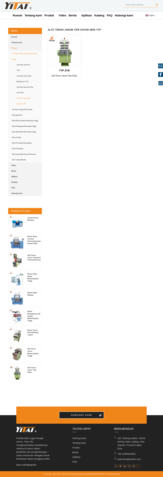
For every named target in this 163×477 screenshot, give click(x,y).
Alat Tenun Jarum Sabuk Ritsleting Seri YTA (24, 78)
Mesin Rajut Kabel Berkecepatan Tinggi (24, 132)
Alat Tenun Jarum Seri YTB (23, 67)
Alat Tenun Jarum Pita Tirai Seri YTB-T (25, 90)
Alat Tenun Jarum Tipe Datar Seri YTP (23, 101)
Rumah (17, 15)
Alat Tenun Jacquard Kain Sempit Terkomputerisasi (22, 112)
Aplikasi (86, 15)
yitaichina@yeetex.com (129, 459)
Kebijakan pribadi (114, 474)
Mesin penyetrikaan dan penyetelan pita (24, 154)
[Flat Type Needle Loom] (64, 52)
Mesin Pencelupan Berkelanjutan (22, 143)
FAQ (109, 15)
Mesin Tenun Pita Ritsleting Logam (32, 332)
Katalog (99, 15)
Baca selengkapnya (26, 465)
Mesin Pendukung (17, 148)
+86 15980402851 (126, 454)
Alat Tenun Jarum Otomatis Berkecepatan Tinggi (24, 56)
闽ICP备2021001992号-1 (98, 474)
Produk (49, 15)
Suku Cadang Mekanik (19, 160)
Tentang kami (33, 15)
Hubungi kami (124, 15)
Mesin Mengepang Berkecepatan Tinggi (24, 126)
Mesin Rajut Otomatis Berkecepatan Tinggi (25, 121)
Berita (73, 15)
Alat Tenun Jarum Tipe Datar (31, 370)
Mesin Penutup (16, 137)
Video (62, 15)
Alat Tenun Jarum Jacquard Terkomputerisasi (34, 257)
